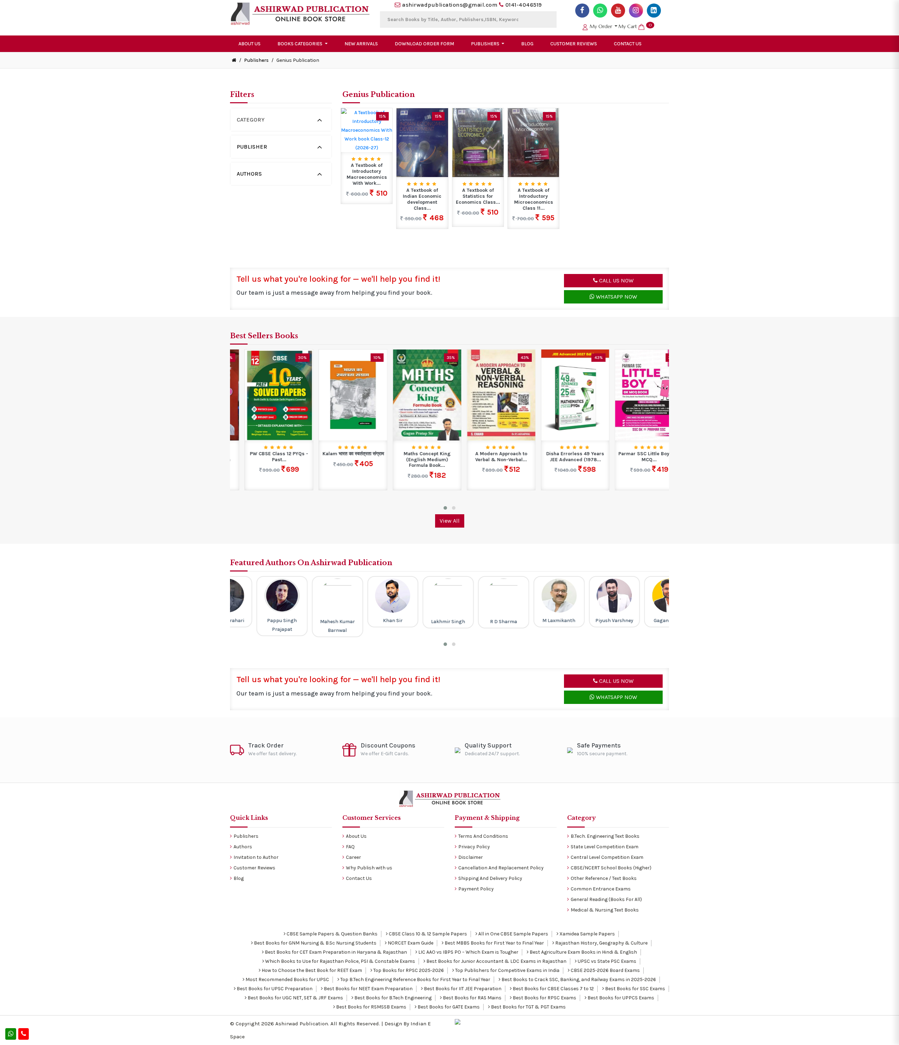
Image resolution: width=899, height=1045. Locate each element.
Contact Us (628, 44)
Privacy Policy (474, 847)
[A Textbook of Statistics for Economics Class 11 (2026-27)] (478, 142)
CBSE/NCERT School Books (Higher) (611, 868)
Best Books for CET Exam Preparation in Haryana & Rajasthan (335, 952)
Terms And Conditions (483, 836)
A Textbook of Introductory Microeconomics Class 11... (533, 199)
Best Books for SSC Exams (634, 989)
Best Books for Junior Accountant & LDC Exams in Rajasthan (495, 961)
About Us (249, 44)
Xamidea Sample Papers (586, 934)
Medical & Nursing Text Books (605, 910)
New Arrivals (361, 44)
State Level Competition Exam (604, 847)
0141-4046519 (523, 4)
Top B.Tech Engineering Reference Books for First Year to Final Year (414, 979)
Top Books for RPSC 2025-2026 (408, 970)
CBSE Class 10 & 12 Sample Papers (427, 934)
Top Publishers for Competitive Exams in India (506, 970)
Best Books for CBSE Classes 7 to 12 (553, 989)
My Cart (635, 26)
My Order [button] (600, 26)
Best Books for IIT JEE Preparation (462, 989)
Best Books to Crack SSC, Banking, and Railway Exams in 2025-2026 (578, 979)
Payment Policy (476, 889)
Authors (249, 173)
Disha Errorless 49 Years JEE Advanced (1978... (561, 457)
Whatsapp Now (616, 296)
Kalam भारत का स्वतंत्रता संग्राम (338, 454)
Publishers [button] (485, 44)
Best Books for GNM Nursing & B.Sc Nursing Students (314, 943)
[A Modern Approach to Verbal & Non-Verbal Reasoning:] (486, 395)
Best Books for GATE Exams (448, 1007)
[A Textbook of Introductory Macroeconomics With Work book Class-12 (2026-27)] (366, 130)
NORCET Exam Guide (410, 943)
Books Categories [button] (300, 44)
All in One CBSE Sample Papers (512, 934)
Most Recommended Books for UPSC (286, 979)
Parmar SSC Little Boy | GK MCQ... (634, 457)
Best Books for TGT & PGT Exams (528, 1007)
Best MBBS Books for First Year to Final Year (494, 943)
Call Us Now (616, 280)
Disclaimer (470, 857)
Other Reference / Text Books (604, 878)
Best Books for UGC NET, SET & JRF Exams (295, 998)
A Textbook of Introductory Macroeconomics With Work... (367, 174)
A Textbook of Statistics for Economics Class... (478, 196)
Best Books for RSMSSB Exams (370, 1007)
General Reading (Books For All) (606, 899)
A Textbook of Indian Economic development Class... (422, 199)
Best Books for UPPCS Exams (620, 998)
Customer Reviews (573, 44)
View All (450, 520)
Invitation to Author (256, 857)
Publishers (256, 60)
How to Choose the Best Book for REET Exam (311, 970)
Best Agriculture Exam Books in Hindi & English (583, 952)
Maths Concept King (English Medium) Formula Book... (412, 460)
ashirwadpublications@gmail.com (449, 4)
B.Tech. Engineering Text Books (605, 836)
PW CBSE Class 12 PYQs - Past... (264, 457)
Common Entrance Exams (601, 889)
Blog (527, 44)
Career (353, 857)
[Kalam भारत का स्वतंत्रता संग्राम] (338, 395)
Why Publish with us (369, 868)
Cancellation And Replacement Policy (501, 868)
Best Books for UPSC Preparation (274, 989)
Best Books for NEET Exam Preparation (368, 989)
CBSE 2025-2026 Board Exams (605, 970)
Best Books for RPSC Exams (544, 998)
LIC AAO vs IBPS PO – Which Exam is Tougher (467, 952)
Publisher (252, 146)
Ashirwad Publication (301, 1023)
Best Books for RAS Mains (471, 998)
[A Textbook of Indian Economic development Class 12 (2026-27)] (422, 142)
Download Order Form (424, 44)
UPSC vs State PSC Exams (606, 961)
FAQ (350, 847)
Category (250, 119)
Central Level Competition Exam (607, 857)
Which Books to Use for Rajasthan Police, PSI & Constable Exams (339, 961)
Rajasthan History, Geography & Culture (601, 943)
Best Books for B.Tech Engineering (392, 998)
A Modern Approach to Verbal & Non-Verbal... (486, 457)
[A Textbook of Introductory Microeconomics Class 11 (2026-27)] (533, 142)
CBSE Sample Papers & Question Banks (332, 934)
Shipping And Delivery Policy (490, 878)
